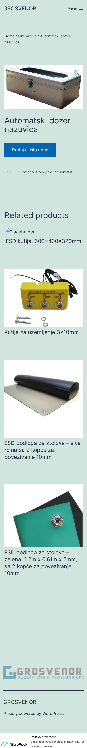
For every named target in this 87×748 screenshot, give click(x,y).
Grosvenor (19, 8)
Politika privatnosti (43, 737)
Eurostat (66, 172)
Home (9, 36)
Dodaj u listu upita (30, 149)
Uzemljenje (27, 36)
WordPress (52, 713)
